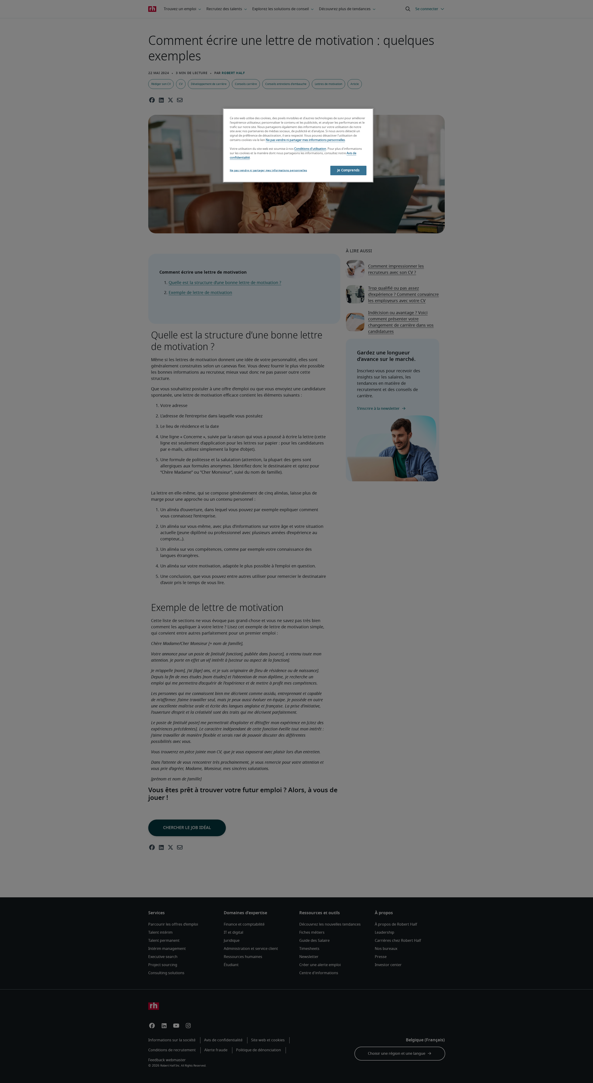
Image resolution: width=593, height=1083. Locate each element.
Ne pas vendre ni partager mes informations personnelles (305, 140)
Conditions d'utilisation (310, 148)
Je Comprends (348, 170)
